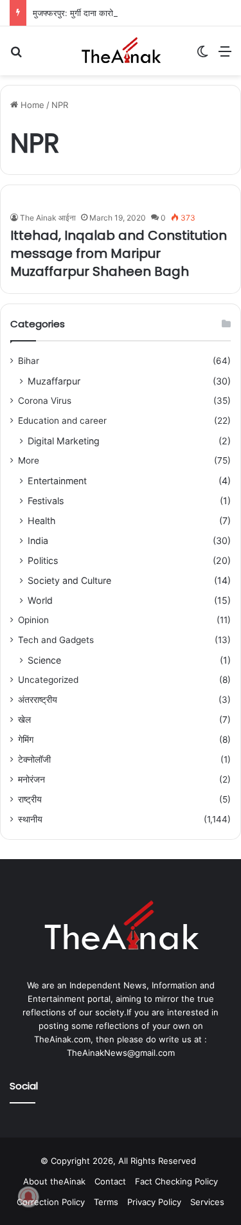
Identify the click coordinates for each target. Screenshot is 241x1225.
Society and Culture (69, 580)
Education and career (62, 420)
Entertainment (57, 480)
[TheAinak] (121, 50)
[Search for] (16, 55)
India (38, 540)
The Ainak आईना (48, 217)
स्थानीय (30, 819)
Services (207, 1202)
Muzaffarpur (54, 381)
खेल (24, 719)
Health (41, 520)
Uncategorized (48, 680)
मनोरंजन (31, 779)
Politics (43, 560)
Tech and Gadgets (56, 640)
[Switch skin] (202, 55)
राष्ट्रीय (30, 799)
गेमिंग (25, 739)
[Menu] (225, 55)
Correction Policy (51, 1202)
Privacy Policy (154, 1202)
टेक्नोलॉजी (34, 759)
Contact (110, 1181)
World (40, 600)
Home (31, 105)
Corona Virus (44, 400)
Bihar (28, 361)
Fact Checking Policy (176, 1181)
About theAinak (54, 1181)
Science (44, 660)
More (28, 460)
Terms (106, 1202)
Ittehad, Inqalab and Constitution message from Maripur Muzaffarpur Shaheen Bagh (118, 253)
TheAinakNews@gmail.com (121, 1053)
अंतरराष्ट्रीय (37, 699)
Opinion (33, 620)
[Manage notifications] (28, 1196)
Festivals (46, 500)
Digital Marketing (64, 440)
